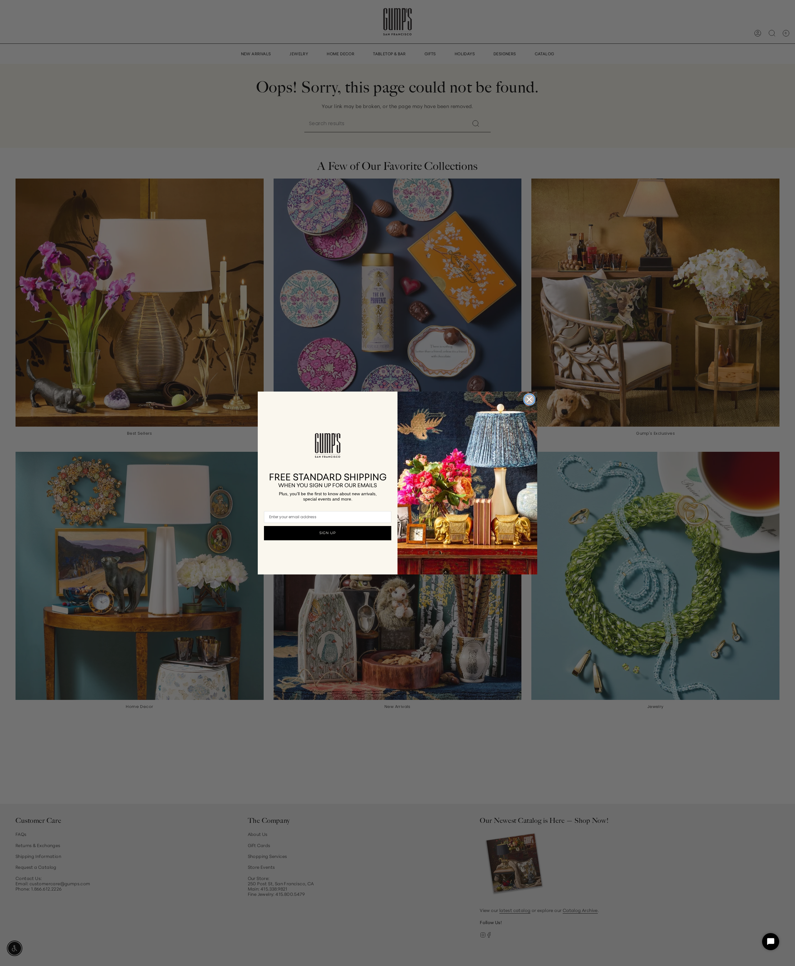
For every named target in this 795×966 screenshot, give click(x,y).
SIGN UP (327, 533)
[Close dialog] (529, 399)
